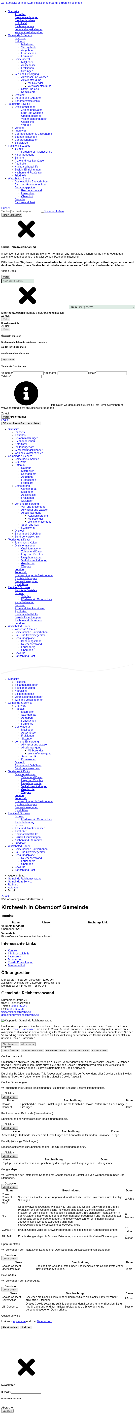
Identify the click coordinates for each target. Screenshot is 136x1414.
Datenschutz (15, 959)
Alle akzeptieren (10, 1044)
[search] (25, 211)
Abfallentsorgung (38, 515)
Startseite (20, 432)
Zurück (5, 896)
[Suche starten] (42, 212)
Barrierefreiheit (16, 965)
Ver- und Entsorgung (33, 506)
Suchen (5, 211)
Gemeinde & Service (27, 459)
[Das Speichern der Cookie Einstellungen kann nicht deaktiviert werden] (2, 1094)
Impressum (14, 956)
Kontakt (12, 950)
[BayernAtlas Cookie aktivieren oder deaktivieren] (2, 1287)
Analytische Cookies (79, 1050)
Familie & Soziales (26, 590)
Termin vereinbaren (12, 215)
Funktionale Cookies (56, 1050)
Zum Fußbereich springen (66, 2)
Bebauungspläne (31, 641)
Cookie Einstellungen (20, 962)
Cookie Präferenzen (23, 1029)
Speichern (26, 1327)
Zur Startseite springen (14, 2)
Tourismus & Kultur (26, 542)
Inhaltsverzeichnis (18, 953)
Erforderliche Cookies (32, 1050)
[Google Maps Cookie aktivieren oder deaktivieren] (2, 1184)
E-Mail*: (6, 1391)
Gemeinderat (28, 488)
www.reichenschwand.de (16, 1011)
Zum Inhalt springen (39, 2)
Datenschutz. (44, 1321)
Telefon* (6, 376)
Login (4, 420)
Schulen (26, 596)
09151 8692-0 (19, 1006)
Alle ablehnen (27, 1044)
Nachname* (51, 372)
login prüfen (8, 359)
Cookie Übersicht (11, 1050)
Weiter (6, 277)
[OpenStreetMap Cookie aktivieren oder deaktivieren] (2, 1256)
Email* (92, 372)
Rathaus (26, 468)
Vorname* (7, 372)
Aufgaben (13, 887)
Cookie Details (10, 1097)
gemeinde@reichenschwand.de (20, 1014)
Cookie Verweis (99, 1050)
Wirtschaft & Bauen (26, 629)
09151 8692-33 (15, 1009)
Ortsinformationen (31, 548)
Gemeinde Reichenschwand (24, 878)
